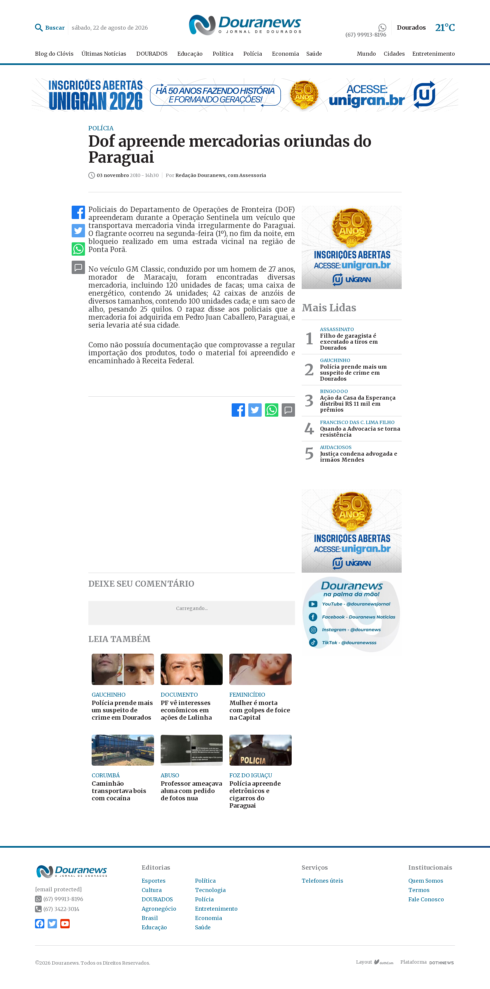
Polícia (252, 54)
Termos (419, 890)
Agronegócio (159, 908)
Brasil (150, 918)
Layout (364, 962)
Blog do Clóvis (54, 54)
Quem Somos (425, 880)
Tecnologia (210, 890)
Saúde (314, 54)
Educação (190, 54)
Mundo (366, 54)
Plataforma (413, 962)
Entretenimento (433, 54)
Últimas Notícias (103, 54)
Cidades (394, 54)
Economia (285, 54)
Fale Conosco (426, 899)
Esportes (154, 880)
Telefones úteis (322, 880)
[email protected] (58, 889)
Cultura (152, 890)
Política (223, 54)
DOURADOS (151, 54)
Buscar (55, 27)
